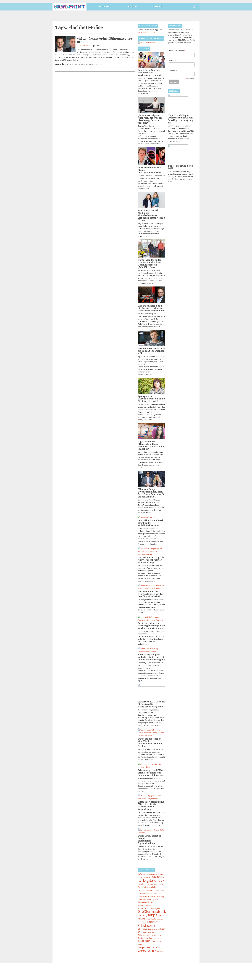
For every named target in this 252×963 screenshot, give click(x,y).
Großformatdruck (152, 911)
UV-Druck (155, 941)
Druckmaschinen (157, 890)
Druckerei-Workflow (155, 884)
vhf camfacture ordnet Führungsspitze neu (104, 40)
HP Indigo (144, 916)
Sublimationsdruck (145, 938)
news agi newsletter (94, 64)
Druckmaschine (144, 890)
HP (139, 915)
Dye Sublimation (144, 899)
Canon (161, 877)
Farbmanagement (144, 905)
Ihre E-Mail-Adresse (177, 51)
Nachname (173, 70)
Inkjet (152, 915)
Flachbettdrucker (146, 908)
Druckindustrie (147, 887)
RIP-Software (142, 932)
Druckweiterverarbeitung (75, 64)
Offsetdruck (143, 929)
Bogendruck (146, 874)
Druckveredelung (144, 893)
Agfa (140, 874)
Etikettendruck (146, 902)
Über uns (132, 6)
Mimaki (153, 926)
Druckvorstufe (157, 893)
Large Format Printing (148, 923)
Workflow (160, 951)
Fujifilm (157, 908)
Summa (156, 938)
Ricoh (162, 929)
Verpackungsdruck (150, 947)
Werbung (158, 6)
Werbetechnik (147, 950)
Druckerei (142, 884)
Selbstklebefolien (156, 935)
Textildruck (144, 941)
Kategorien (104, 6)
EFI (151, 899)
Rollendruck (143, 935)
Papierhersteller (154, 929)
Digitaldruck (153, 880)
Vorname (172, 60)
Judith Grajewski (83, 46)
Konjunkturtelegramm (154, 919)
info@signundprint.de (146, 32)
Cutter (140, 881)
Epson (155, 899)
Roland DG (152, 932)
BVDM (154, 877)
